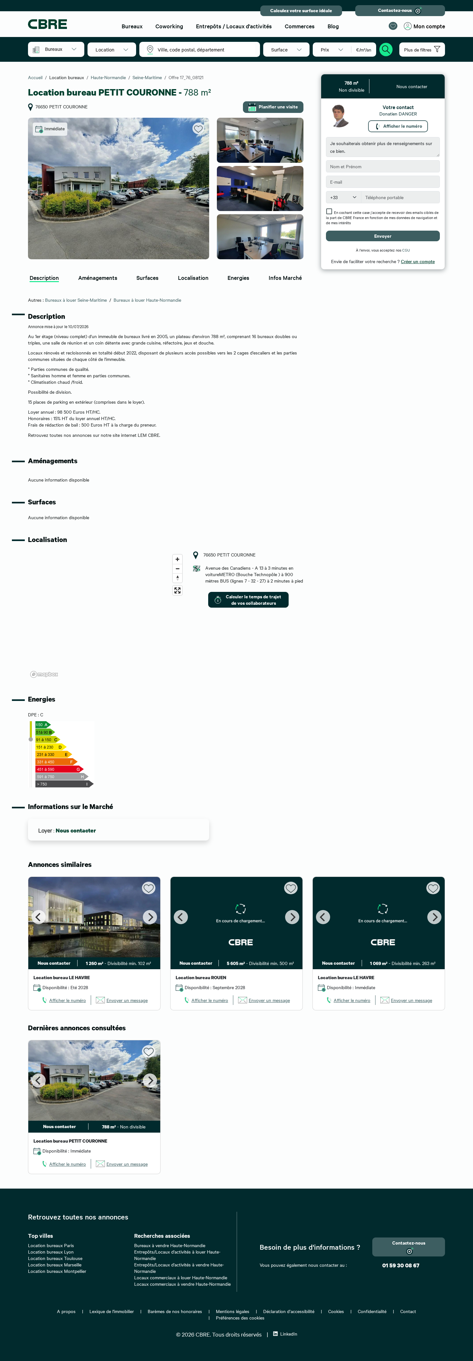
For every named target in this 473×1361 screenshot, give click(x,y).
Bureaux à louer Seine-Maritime (76, 300)
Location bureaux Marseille (54, 1264)
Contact (408, 1311)
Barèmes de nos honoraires (175, 1311)
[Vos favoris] (393, 26)
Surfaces (147, 277)
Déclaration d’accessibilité (288, 1311)
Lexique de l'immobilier (111, 1311)
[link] (63, 1000)
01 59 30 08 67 (400, 1265)
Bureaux (132, 26)
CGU (406, 250)
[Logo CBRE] (69, 24)
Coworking (169, 26)
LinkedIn (288, 1333)
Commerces (300, 26)
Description (44, 277)
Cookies (336, 1311)
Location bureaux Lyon (51, 1251)
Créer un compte (418, 261)
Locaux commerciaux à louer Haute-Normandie (180, 1277)
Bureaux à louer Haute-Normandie (147, 300)
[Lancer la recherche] (386, 48)
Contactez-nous (395, 10)
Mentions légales (232, 1311)
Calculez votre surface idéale (301, 10)
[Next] (150, 917)
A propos (66, 1311)
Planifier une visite (278, 106)
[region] (106, 615)
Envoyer (383, 235)
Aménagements (97, 277)
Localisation (193, 277)
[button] (60, 48)
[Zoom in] (177, 559)
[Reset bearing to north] (177, 578)
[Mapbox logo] (44, 674)
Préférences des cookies (240, 1317)
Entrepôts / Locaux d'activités (234, 26)
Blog (333, 26)
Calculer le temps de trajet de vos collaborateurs (253, 599)
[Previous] (39, 917)
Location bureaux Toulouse (55, 1258)
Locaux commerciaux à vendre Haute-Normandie (182, 1284)
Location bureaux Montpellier (57, 1271)
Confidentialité (372, 1311)
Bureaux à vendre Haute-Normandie (169, 1245)
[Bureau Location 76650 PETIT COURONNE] (118, 188)
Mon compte (429, 26)
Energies (238, 277)
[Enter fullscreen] (177, 590)
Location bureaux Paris (51, 1245)
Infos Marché (285, 277)
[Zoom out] (177, 568)
